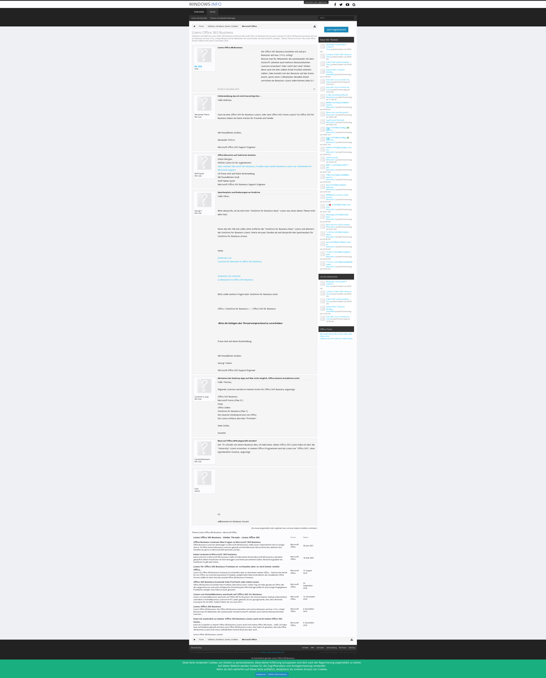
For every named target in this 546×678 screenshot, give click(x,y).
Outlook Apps (347, 338)
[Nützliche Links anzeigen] (315, 26)
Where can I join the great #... (337, 112)
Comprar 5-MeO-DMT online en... (339, 54)
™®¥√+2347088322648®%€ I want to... (337, 176)
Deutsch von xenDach (246, 652)
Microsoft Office (308, 38)
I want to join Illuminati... (335, 120)
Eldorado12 (331, 107)
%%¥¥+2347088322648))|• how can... (338, 148)
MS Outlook (336, 338)
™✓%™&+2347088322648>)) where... (337, 233)
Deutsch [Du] (196, 647)
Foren (212, 11)
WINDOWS (205, 4)
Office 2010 (338, 334)
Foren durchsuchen (199, 18)
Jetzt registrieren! (336, 29)
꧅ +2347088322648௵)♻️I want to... (337, 128)
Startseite (199, 11)
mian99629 (330, 74)
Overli (328, 82)
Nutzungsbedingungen (329, 652)
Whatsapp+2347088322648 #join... (337, 215)
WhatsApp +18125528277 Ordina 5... (336, 45)
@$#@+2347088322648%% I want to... (337, 103)
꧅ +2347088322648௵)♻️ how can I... (337, 138)
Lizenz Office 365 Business (207, 606)
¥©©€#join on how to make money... (337, 196)
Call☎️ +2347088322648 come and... (338, 206)
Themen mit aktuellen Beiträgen (222, 18)
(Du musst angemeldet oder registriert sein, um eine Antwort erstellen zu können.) (284, 528)
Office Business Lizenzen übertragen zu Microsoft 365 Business (227, 542)
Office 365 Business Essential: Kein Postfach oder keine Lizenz (226, 581)
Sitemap (352, 647)
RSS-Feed (342, 647)
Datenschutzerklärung (347, 652)
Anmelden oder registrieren (316, 2)
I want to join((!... (332, 157)
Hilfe (312, 647)
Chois (328, 49)
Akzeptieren (261, 674)
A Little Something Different (337, 95)
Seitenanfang (331, 647)
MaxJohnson (331, 97)
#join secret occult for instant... (338, 224)
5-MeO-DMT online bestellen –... (338, 62)
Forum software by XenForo (211, 652)
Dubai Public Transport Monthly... (335, 71)
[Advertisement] (239, 67)
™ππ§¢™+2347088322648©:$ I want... (338, 253)
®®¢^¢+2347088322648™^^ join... (337, 166)
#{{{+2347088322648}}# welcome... (336, 186)
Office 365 (347, 334)
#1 (314, 89)
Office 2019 (324, 336)
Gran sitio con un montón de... (338, 80)
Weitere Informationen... (278, 674)
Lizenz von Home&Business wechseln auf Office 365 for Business (227, 594)
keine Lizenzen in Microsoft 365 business (215, 554)
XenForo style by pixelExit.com (272, 652)
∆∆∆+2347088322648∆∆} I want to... (338, 243)
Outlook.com (325, 338)
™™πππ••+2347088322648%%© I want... (339, 263)
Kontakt (305, 647)
